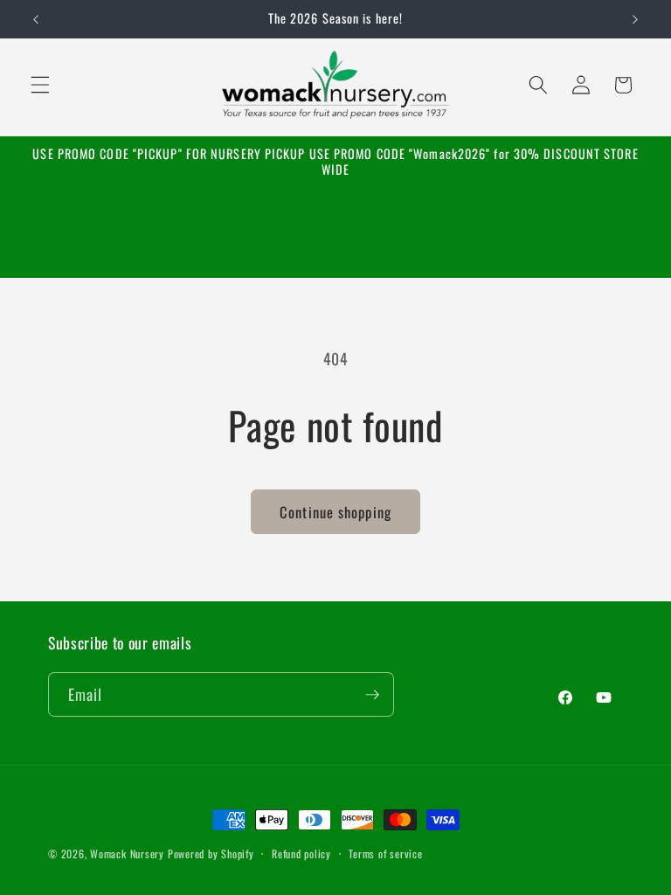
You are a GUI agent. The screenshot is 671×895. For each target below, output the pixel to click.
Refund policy (301, 853)
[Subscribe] (372, 695)
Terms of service (385, 853)
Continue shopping (335, 512)
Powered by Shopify (211, 853)
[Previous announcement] (36, 19)
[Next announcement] (635, 19)
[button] (40, 85)
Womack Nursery (127, 853)
